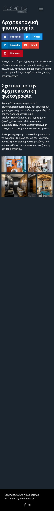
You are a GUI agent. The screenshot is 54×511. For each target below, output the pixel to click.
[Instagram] (29, 504)
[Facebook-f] (24, 504)
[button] (41, 9)
